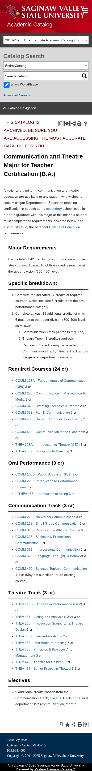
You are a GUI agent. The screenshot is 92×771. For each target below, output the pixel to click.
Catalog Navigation (22, 108)
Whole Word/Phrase (24, 84)
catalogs (18, 765)
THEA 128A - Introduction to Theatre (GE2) (47, 444)
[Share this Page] (73, 123)
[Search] (84, 76)
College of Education (64, 227)
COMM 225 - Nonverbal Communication (45, 517)
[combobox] (46, 40)
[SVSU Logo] (44, 11)
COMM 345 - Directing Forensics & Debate (47, 406)
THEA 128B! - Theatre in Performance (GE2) (48, 604)
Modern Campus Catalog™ (54, 769)
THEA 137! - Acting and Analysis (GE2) (44, 617)
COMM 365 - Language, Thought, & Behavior (49, 556)
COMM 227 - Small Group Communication (47, 523)
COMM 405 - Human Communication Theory (48, 419)
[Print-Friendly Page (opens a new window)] (79, 123)
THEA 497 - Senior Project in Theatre (43, 668)
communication (52, 704)
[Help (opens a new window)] (85, 123)
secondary (54, 208)
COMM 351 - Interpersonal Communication (47, 549)
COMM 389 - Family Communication (42, 412)
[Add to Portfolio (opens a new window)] (67, 123)
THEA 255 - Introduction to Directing (42, 451)
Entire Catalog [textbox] (15, 66)
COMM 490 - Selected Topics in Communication (51, 568)
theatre (71, 704)
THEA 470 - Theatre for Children (39, 662)
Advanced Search (16, 95)
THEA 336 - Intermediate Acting (38, 636)
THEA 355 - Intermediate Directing (41, 643)
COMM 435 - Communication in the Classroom (50, 432)
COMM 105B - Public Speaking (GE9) (43, 474)
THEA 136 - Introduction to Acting (43, 494)
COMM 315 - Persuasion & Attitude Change (47, 530)
